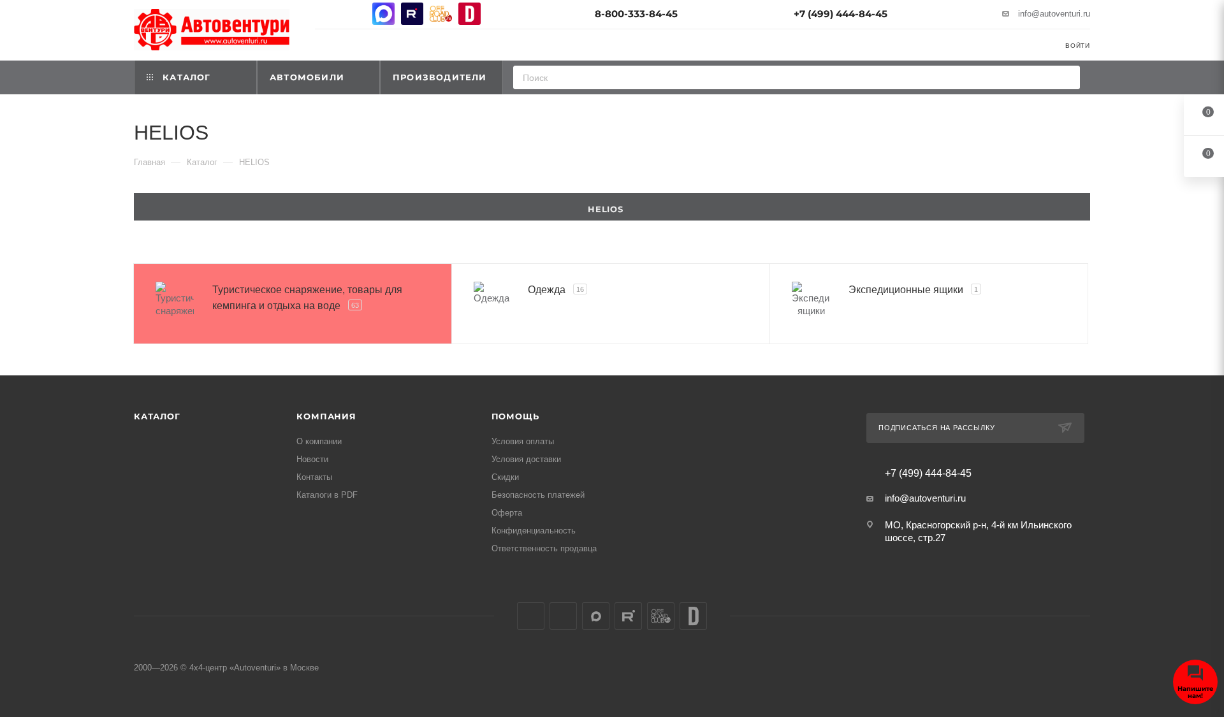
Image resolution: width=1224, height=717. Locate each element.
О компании (319, 441)
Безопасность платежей (538, 495)
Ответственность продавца (544, 548)
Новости (312, 459)
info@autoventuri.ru (1054, 13)
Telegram (355, 14)
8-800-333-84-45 (636, 14)
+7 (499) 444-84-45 (840, 14)
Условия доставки (526, 459)
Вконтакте (326, 14)
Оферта (507, 513)
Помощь (515, 416)
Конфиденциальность (534, 530)
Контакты (314, 477)
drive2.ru (469, 14)
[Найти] (1066, 77)
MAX (383, 14)
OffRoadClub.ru (441, 14)
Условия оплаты (523, 441)
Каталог (157, 416)
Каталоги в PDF (327, 495)
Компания (326, 416)
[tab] (612, 207)
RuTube (412, 14)
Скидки (505, 477)
